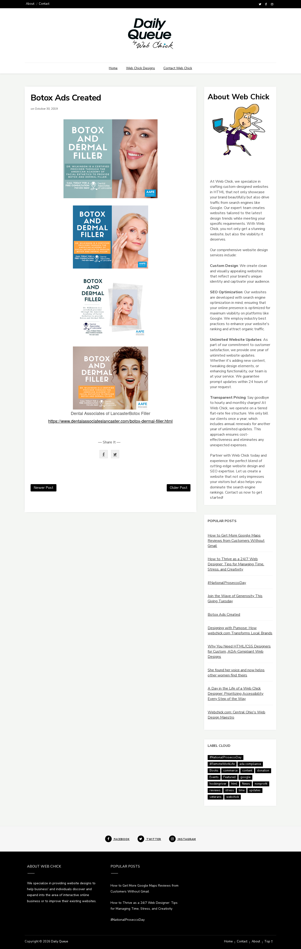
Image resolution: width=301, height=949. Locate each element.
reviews (215, 790)
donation (263, 770)
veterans (216, 797)
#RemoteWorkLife (222, 764)
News (246, 784)
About (30, 4)
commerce (230, 770)
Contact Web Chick (177, 68)
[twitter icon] (260, 4)
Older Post (178, 487)
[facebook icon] (266, 4)
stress (229, 790)
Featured (229, 777)
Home (113, 68)
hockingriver (218, 784)
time (242, 790)
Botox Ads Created (224, 614)
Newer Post (43, 487)
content (247, 770)
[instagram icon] (272, 4)
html (234, 784)
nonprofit (261, 784)
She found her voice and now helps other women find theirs (236, 673)
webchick (232, 797)
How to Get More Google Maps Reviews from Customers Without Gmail (236, 540)
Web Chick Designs (140, 68)
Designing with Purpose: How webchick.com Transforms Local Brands (240, 630)
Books (214, 770)
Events (214, 777)
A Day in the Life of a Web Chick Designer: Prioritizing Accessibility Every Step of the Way (235, 693)
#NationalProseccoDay (227, 582)
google (245, 777)
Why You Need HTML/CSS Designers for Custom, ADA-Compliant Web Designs (239, 651)
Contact (44, 4)
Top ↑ (268, 941)
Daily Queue (59, 941)
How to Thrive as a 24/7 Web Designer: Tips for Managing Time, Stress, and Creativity (236, 564)
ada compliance (250, 764)
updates (255, 790)
